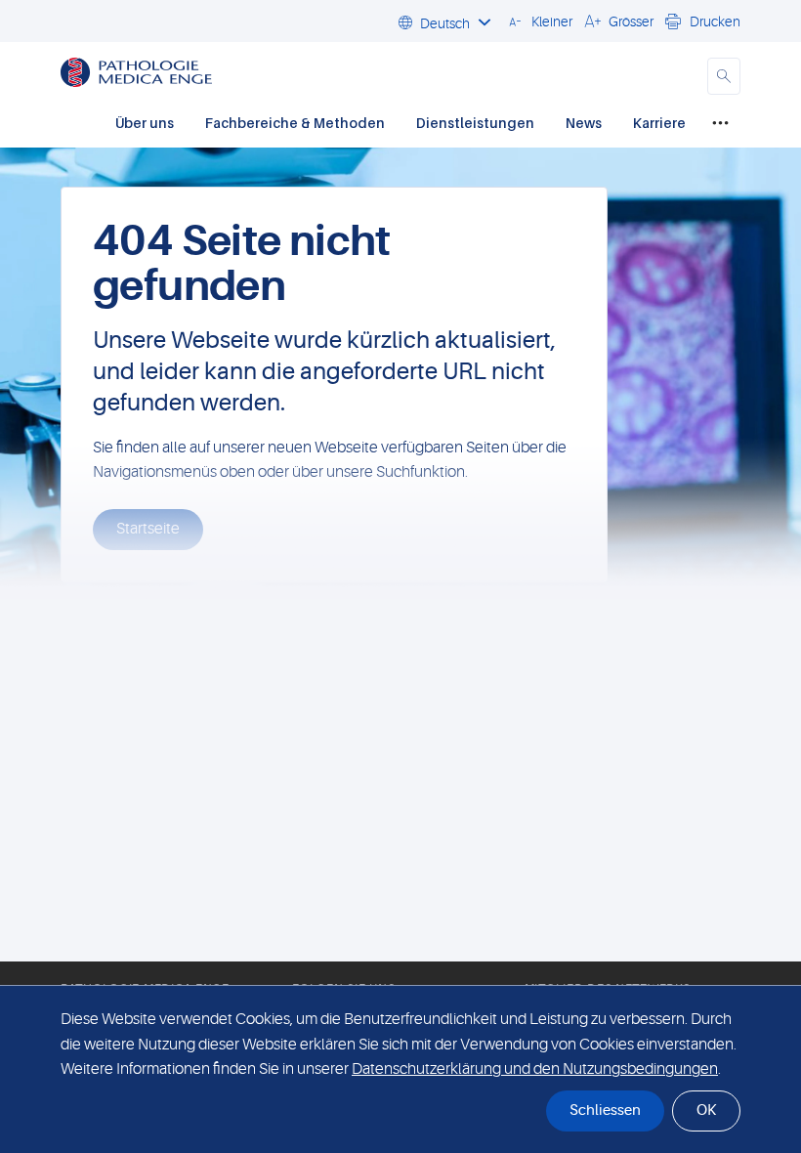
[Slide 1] (418, 687)
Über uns (144, 122)
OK (706, 1110)
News (584, 122)
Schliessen (605, 1110)
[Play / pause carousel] (151, 687)
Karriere (659, 122)
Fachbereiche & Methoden (295, 122)
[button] (537, 20)
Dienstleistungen (475, 122)
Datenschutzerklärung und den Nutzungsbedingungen (535, 1069)
